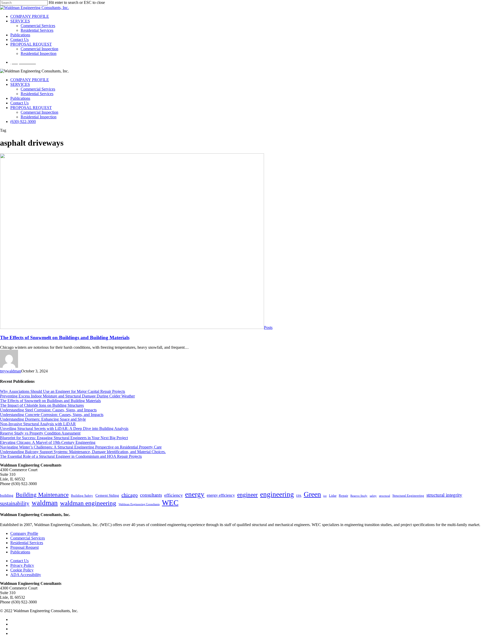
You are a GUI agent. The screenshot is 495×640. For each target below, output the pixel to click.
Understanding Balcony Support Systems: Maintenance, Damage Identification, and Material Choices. (83, 452)
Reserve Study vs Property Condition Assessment (40, 433)
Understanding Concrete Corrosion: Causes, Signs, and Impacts (51, 414)
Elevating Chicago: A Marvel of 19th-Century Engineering (47, 442)
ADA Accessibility (25, 574)
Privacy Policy (22, 565)
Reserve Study (358, 495)
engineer (247, 494)
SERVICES (20, 84)
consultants (151, 495)
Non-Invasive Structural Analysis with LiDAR (38, 424)
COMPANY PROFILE (29, 80)
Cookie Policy (22, 570)
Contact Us (19, 103)
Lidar (332, 495)
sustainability (14, 503)
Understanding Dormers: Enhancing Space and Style (43, 419)
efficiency (173, 495)
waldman (45, 503)
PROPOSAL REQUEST (31, 107)
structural (384, 495)
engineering (277, 494)
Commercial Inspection (39, 112)
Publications (20, 98)
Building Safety (82, 495)
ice (325, 495)
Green (312, 494)
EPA (298, 495)
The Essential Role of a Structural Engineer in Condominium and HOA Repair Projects (71, 456)
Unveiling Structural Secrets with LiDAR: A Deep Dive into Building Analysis (64, 428)
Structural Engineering (408, 495)
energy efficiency (221, 495)
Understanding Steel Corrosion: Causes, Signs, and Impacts (48, 410)
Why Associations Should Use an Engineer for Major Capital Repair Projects (62, 391)
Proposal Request (24, 547)
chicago (129, 495)
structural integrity (444, 495)
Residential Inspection (38, 117)
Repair (343, 495)
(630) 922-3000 (23, 121)
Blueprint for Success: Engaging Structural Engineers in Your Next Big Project (64, 438)
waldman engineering (88, 503)
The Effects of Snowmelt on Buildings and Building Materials (64, 337)
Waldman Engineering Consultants (139, 504)
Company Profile (24, 533)
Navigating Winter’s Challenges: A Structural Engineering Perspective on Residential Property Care (81, 447)
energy (194, 494)
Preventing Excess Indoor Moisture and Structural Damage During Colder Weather (67, 396)
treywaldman (10, 371)
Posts (268, 327)
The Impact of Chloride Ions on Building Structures (42, 405)
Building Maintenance (42, 494)
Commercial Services (38, 89)
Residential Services (37, 94)
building (6, 495)
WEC (170, 502)
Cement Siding (107, 495)
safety (373, 495)
